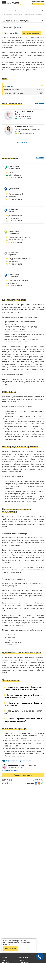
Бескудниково (24, 957)
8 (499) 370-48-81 (38, 1)
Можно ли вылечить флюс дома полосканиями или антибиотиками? (23, 688)
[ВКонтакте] (36, 783)
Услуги (4, 957)
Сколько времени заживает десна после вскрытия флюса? (23, 720)
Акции (4, 960)
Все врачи (39, 103)
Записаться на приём (23, 775)
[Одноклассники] (39, 783)
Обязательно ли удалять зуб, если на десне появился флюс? (23, 696)
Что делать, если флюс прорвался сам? (23, 712)
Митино (22, 960)
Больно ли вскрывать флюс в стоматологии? (23, 704)
